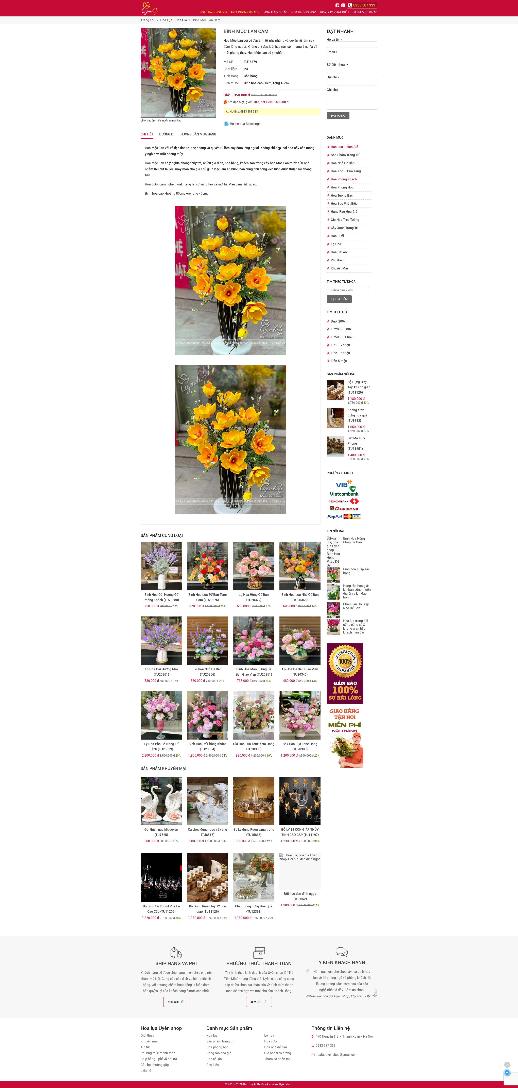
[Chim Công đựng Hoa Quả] (254, 877)
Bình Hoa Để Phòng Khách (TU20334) (207, 746)
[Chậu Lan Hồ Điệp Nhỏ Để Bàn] (333, 610)
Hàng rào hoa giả (218, 1053)
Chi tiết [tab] (147, 134)
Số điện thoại (337, 65)
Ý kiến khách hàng (342, 962)
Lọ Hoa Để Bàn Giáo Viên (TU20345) (300, 671)
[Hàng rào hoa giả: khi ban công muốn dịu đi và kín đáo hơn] (333, 592)
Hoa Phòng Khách (245, 12)
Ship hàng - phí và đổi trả (159, 1059)
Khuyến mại (149, 1041)
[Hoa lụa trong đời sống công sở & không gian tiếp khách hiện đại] (333, 627)
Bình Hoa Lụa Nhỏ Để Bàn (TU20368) (300, 597)
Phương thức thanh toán (259, 963)
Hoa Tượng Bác (275, 12)
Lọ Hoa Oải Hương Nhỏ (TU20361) (161, 671)
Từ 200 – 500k (341, 329)
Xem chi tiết (176, 1002)
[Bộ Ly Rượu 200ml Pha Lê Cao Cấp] (161, 877)
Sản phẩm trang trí (220, 1041)
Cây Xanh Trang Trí (344, 228)
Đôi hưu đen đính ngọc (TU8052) (300, 896)
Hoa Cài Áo (339, 252)
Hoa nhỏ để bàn (275, 1047)
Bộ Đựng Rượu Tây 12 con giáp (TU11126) (207, 908)
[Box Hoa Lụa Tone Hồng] (300, 715)
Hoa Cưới (337, 236)
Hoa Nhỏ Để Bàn (343, 163)
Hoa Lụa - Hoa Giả (173, 20)
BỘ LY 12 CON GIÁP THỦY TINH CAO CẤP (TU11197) (300, 832)
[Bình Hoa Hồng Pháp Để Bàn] (333, 552)
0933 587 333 (249, 111)
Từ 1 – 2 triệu (340, 345)
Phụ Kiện (337, 260)
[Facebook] (337, 5)
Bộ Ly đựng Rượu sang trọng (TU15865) (254, 832)
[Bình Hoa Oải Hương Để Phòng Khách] (161, 566)
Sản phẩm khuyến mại (163, 768)
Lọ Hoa (336, 244)
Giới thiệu (147, 1035)
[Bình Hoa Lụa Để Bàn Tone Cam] (207, 566)
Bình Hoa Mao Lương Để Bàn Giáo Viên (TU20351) (254, 671)
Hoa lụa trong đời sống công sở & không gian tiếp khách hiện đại (355, 626)
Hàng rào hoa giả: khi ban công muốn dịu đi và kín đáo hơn (357, 591)
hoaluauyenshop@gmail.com (337, 1055)
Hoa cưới (270, 1041)
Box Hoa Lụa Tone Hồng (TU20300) (300, 746)
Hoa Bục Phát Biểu (334, 12)
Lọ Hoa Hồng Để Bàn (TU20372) (254, 597)
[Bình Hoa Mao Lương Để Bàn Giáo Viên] (254, 640)
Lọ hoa (269, 1035)
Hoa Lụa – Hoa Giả (213, 12)
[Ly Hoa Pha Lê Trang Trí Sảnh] (161, 715)
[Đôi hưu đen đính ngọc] (300, 871)
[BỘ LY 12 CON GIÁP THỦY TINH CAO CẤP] (300, 801)
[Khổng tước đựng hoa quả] (336, 418)
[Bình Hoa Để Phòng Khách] (207, 715)
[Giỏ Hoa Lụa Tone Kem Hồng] (254, 715)
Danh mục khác (365, 12)
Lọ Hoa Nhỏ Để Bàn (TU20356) (207, 671)
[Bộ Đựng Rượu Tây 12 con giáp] (207, 877)
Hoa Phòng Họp (303, 12)
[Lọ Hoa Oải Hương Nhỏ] (161, 640)
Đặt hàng (338, 115)
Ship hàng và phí (176, 963)
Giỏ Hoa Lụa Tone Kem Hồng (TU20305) (253, 746)
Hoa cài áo (214, 1059)
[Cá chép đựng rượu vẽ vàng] (207, 801)
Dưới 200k (338, 321)
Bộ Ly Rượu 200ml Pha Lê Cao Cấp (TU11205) (161, 908)
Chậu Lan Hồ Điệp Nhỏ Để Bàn (356, 606)
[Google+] (343, 5)
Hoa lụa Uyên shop (280, 1084)
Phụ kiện (212, 1065)
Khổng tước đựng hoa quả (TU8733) (357, 415)
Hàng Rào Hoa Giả (344, 212)
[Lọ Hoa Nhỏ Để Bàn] (207, 640)
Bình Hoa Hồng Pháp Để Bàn (354, 540)
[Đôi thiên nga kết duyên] (161, 801)
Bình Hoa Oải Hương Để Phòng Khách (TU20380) (161, 597)
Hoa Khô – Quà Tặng (346, 171)
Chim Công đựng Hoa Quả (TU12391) (253, 908)
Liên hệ (146, 1071)
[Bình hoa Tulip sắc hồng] (333, 575)
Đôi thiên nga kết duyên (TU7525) (161, 832)
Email (332, 52)
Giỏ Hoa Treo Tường (345, 220)
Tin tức (146, 1047)
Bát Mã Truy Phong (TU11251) (356, 443)
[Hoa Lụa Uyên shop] (150, 8)
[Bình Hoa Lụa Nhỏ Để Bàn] (300, 566)
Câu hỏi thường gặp (155, 1065)
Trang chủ (148, 20)
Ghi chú (332, 90)
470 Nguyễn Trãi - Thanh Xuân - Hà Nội (344, 1036)
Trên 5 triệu (339, 361)
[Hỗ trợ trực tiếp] (507, 1072)
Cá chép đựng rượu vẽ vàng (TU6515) (207, 832)
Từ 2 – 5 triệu (340, 353)
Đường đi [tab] (166, 134)
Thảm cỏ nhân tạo (277, 1059)
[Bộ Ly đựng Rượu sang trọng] (254, 801)
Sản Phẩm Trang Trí (345, 155)
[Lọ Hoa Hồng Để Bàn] (254, 566)
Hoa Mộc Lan (154, 148)
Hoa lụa (212, 1035)
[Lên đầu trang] (507, 1065)
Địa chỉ (333, 77)
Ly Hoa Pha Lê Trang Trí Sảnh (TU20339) (161, 746)
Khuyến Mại (339, 268)
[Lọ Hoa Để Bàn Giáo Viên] (300, 640)
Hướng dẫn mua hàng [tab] (198, 134)
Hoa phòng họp (217, 1047)
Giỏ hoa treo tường (277, 1053)
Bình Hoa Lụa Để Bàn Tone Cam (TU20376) (207, 597)
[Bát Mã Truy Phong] (336, 446)
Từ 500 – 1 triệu (342, 337)
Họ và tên (335, 40)
